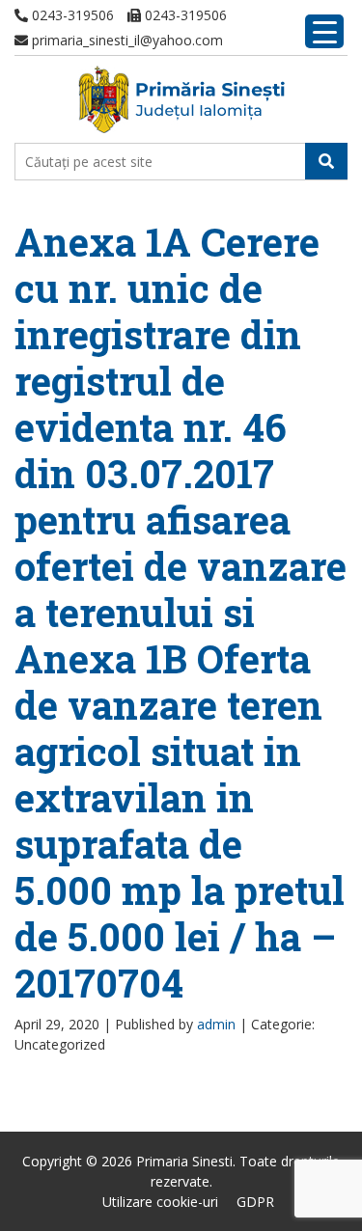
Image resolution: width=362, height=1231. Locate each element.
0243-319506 (71, 15)
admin (216, 1024)
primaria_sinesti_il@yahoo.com (125, 40)
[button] (326, 161)
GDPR (255, 1201)
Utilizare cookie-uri (160, 1201)
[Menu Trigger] (324, 31)
